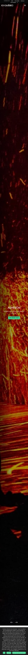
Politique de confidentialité (19, 652)
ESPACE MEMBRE (13, 2)
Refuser (9, 652)
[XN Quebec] (7, 5)
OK (4, 652)
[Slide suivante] (16, 622)
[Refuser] (26, 641)
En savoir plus (14, 317)
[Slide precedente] (12, 622)
